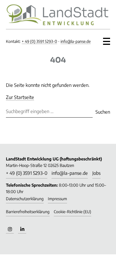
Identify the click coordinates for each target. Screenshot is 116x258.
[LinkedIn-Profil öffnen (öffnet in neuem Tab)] (22, 229)
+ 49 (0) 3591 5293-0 (39, 41)
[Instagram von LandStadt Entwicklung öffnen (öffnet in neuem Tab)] (10, 229)
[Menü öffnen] (106, 40)
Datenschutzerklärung (25, 198)
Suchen (102, 111)
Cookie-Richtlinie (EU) (72, 211)
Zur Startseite (20, 97)
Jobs (96, 173)
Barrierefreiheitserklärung (28, 211)
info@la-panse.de (76, 41)
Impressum (57, 198)
